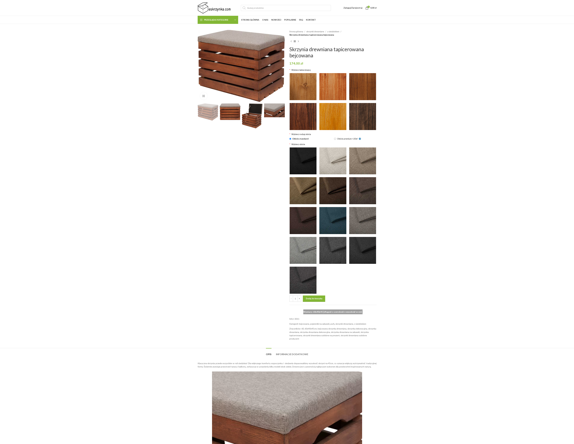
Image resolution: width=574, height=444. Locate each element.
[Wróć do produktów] (295, 41)
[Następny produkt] (298, 41)
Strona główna (296, 31)
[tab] (268, 352)
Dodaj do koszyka (314, 298)
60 (302, 328)
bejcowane (304, 324)
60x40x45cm (311, 328)
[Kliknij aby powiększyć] (203, 96)
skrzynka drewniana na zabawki (345, 332)
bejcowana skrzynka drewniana (332, 328)
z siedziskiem (333, 31)
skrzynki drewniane (315, 31)
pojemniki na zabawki (320, 324)
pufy (332, 324)
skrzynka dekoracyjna (357, 328)
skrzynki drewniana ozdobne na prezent (321, 335)
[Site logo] (214, 7)
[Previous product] (291, 41)
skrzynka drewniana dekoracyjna (315, 332)
